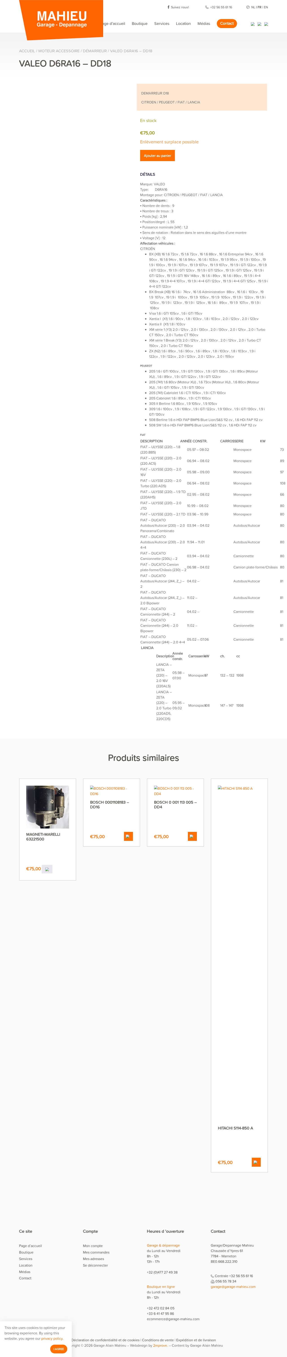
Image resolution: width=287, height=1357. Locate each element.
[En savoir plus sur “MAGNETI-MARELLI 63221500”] (47, 869)
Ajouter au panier (157, 155)
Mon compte (93, 1245)
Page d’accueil (112, 23)
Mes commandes (96, 1252)
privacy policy (52, 1338)
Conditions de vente (158, 1339)
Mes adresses (93, 1258)
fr (259, 7)
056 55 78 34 (225, 1281)
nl (253, 7)
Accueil (27, 51)
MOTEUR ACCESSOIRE (59, 51)
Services (161, 23)
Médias (204, 23)
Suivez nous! (180, 7)
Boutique (140, 23)
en (266, 7)
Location (183, 23)
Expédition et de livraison (196, 1339)
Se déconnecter (95, 1265)
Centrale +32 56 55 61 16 (234, 1275)
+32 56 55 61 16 (221, 7)
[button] (128, 836)
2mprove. (160, 1345)
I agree (59, 1349)
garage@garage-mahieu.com (233, 1286)
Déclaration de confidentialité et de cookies (105, 1339)
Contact (227, 23)
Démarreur (95, 51)
